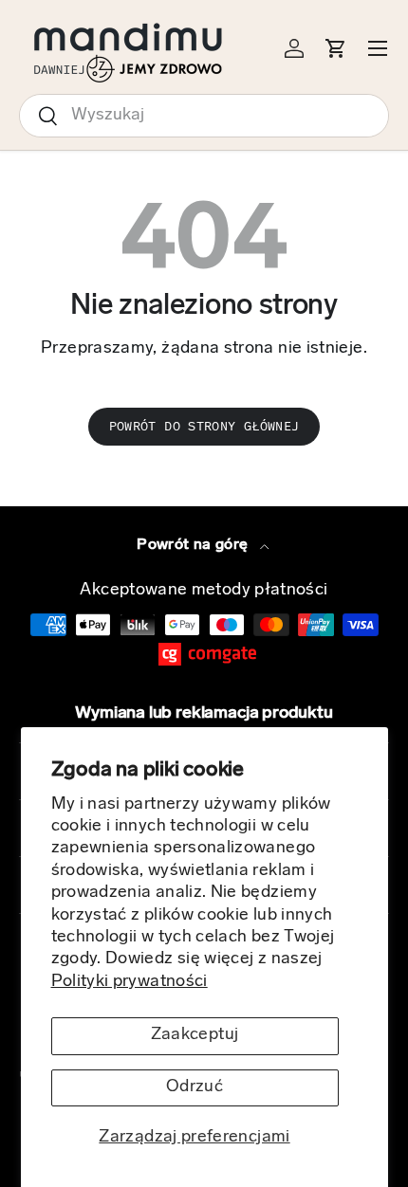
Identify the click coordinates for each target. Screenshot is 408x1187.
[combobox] (204, 116)
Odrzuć (194, 1087)
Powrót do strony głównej (204, 426)
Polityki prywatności (129, 982)
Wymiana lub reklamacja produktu (203, 713)
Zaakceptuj (195, 1035)
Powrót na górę (194, 545)
